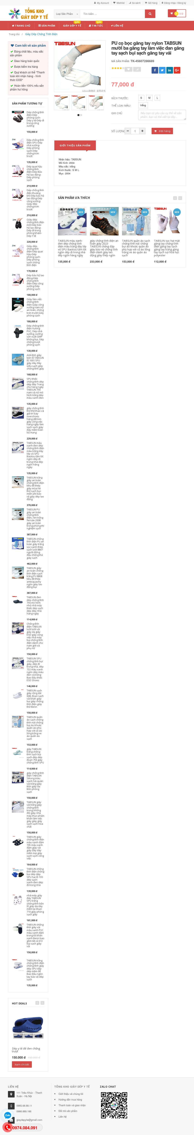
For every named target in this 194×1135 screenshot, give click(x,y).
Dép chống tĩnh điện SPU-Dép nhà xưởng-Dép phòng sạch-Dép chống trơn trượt (35, 148)
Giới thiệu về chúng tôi (71, 1094)
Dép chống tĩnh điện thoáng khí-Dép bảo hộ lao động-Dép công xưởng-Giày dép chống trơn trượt (35, 199)
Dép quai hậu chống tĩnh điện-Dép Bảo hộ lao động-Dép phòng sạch (34, 173)
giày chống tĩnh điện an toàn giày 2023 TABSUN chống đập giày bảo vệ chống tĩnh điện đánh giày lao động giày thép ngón (104, 248)
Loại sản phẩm (65, 14)
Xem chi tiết (22, 1064)
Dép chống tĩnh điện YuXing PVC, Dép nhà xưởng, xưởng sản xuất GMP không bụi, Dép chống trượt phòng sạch (35, 335)
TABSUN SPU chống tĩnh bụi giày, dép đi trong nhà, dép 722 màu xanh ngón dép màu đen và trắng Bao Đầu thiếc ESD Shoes (35, 669)
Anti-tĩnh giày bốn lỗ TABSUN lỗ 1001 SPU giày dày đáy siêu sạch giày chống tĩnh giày (35, 361)
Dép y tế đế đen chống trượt (26, 1050)
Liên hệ (118, 25)
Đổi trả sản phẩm (68, 1111)
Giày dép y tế (72, 25)
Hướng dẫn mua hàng (70, 1099)
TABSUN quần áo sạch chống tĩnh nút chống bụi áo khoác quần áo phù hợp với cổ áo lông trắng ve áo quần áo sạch (35, 727)
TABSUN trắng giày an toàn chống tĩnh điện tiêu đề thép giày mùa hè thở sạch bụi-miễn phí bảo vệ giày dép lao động (35, 488)
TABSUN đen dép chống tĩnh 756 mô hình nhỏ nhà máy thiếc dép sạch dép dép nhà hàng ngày (35, 605)
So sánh (136, 2)
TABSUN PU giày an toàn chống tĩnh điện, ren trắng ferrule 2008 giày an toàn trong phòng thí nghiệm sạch (35, 519)
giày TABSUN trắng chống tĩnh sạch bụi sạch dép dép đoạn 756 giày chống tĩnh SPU (35, 755)
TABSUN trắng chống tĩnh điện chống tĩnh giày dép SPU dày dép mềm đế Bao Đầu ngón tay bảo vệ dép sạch (35, 970)
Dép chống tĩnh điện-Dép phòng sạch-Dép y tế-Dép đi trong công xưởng (35, 119)
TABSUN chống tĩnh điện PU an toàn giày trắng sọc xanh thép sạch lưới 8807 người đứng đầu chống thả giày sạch (35, 548)
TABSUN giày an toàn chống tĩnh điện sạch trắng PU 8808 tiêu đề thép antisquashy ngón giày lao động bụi (35, 577)
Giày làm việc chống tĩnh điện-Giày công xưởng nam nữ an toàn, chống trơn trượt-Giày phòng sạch (35, 307)
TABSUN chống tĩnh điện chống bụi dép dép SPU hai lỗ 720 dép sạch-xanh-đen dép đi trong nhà (35, 877)
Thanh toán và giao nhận (72, 1105)
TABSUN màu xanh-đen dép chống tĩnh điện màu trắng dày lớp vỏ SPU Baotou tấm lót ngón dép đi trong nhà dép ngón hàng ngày (35, 455)
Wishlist (120, 2)
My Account (103, 2)
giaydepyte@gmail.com (29, 1120)
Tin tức (97, 25)
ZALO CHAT (108, 1086)
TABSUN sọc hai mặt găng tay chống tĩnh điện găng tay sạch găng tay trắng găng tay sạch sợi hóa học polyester (167, 248)
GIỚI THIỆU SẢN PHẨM (75, 145)
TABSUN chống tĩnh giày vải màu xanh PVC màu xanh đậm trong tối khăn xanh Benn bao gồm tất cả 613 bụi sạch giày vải (35, 935)
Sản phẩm (48, 25)
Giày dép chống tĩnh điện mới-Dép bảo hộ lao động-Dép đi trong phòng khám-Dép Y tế (35, 228)
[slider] (118, 68)
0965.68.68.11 (24, 1105)
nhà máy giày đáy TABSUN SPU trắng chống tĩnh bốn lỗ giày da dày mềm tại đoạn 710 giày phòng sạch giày (35, 905)
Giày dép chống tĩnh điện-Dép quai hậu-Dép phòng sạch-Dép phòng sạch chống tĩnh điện (35, 255)
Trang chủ (22, 25)
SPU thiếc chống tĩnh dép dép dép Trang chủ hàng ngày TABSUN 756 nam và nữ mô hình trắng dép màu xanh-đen (35, 388)
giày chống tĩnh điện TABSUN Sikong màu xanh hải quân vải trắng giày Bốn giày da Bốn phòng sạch (35, 782)
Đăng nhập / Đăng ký (175, 2)
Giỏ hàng (152, 2)
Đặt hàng (164, 131)
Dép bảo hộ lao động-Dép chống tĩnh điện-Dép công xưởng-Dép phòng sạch (35, 282)
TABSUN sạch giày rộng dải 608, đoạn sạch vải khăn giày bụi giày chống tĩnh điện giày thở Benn (35, 698)
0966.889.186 (23, 1111)
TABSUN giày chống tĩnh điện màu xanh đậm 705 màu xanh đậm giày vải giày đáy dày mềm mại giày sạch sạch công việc (35, 847)
